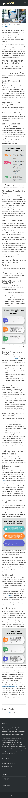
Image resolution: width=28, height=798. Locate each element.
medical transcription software (9, 686)
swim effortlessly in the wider (15, 420)
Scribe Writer (9, 24)
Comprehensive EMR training (14, 358)
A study (4, 480)
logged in (10, 712)
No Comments (5, 26)
